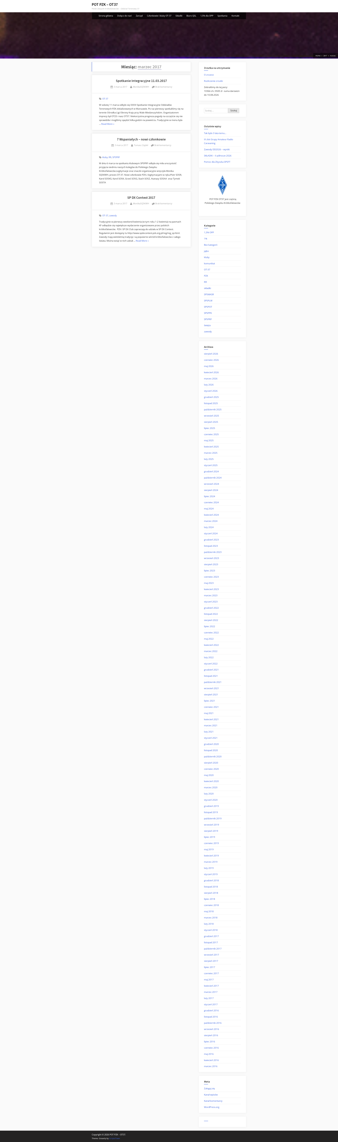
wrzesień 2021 (211, 688)
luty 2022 (209, 657)
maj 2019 (209, 849)
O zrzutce (209, 74)
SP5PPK (208, 313)
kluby (105, 157)
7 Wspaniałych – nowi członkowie (141, 139)
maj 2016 (209, 1053)
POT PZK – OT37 (105, 4)
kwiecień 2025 (211, 446)
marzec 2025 (210, 452)
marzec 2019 (210, 861)
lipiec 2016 (209, 1041)
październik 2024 (213, 477)
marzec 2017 (210, 991)
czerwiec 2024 (211, 502)
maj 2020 (209, 775)
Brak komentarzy (163, 87)
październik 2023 (213, 552)
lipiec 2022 (209, 626)
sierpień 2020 (211, 762)
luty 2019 (209, 868)
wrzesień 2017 (211, 954)
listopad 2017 (211, 942)
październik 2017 (213, 948)
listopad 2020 (211, 750)
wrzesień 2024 (211, 483)
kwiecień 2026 (211, 372)
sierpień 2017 (211, 960)
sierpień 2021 (211, 694)
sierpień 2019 (211, 830)
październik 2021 (213, 682)
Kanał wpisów (211, 1094)
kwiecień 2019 (211, 855)
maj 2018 (209, 911)
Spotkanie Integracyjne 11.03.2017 (141, 81)
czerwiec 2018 (211, 905)
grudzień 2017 (211, 936)
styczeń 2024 (211, 533)
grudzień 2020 (211, 744)
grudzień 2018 (211, 880)
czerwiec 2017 (211, 973)
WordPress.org (211, 1107)
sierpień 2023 (211, 564)
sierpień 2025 (211, 421)
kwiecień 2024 (211, 514)
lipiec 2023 (209, 570)
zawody (113, 215)
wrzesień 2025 (211, 415)
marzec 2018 (210, 917)
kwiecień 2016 (211, 1060)
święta (207, 325)
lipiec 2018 (209, 898)
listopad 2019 (211, 812)
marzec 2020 (210, 787)
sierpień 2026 (211, 353)
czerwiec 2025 (211, 434)
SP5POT (208, 306)
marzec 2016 (210, 1066)
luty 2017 (209, 998)
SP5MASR (209, 294)
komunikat (209, 263)
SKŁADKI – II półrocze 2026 (217, 155)
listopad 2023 (211, 545)
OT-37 (105, 98)
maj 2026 (209, 366)
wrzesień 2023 (211, 558)
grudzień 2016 (211, 1010)
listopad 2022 (211, 613)
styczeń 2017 (211, 1004)
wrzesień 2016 (211, 1029)
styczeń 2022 (211, 663)
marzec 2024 (210, 521)
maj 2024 (209, 508)
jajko (206, 251)
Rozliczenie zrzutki (213, 80)
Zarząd (139, 15)
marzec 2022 (210, 651)
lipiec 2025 (209, 428)
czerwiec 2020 (211, 768)
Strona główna (106, 15)
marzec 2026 (210, 378)
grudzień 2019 (211, 806)
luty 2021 (209, 731)
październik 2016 (213, 1022)
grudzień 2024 (211, 471)
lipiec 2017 (209, 967)
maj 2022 (209, 638)
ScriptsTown (114, 1138)
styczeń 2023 (211, 601)
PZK (206, 275)
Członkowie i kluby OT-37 (159, 15)
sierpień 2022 (211, 620)
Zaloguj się (209, 1088)
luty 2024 (209, 527)
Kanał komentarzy (213, 1100)
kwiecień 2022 (211, 644)
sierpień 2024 (211, 490)
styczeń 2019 (211, 874)
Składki (178, 15)
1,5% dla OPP (206, 15)
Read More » (107, 124)
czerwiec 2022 (211, 632)
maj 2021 (209, 713)
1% (205, 238)
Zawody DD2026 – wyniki (217, 149)
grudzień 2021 (211, 669)
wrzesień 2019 (211, 824)
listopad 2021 (211, 675)
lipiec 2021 (209, 700)
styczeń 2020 (211, 799)
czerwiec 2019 (211, 843)
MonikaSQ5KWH (141, 86)
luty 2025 (209, 459)
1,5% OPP (209, 232)
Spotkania (222, 15)
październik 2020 (213, 756)
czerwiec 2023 (211, 576)
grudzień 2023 (211, 539)
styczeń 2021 (211, 737)
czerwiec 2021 (211, 706)
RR (110, 157)
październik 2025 (213, 409)
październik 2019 (213, 818)
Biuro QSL (191, 15)
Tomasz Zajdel (141, 145)
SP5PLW (208, 300)
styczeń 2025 (211, 465)
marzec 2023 (210, 595)
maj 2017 (209, 979)
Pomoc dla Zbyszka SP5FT (217, 161)
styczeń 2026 (211, 390)
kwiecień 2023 (211, 589)
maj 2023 (209, 582)
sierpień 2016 (211, 1035)
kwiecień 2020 (211, 781)
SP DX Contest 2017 (141, 197)
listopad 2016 (211, 1016)
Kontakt (235, 15)
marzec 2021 (210, 725)
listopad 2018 (211, 886)
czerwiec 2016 (211, 1047)
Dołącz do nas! (124, 15)
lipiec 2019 (209, 836)
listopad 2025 (211, 403)
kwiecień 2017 (211, 985)
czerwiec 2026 (211, 359)
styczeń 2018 (211, 929)
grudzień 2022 (211, 607)
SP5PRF (116, 157)
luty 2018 (209, 923)
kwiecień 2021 (211, 719)
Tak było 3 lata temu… (215, 133)
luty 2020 (209, 793)
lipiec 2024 (209, 496)
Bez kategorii (210, 244)
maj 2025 (209, 440)
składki (207, 288)
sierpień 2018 (211, 892)
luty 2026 (209, 384)
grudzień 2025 (211, 397)
